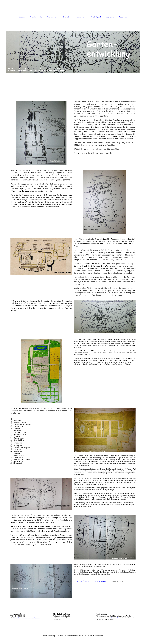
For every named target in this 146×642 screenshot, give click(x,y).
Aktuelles (80, 17)
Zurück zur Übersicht (82, 581)
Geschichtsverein (36, 17)
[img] (73, 52)
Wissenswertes (51, 17)
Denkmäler (67, 17)
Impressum (110, 17)
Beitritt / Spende (96, 17)
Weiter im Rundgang (103, 581)
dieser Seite (114, 618)
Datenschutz (123, 17)
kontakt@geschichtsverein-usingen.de (27, 618)
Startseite (22, 17)
